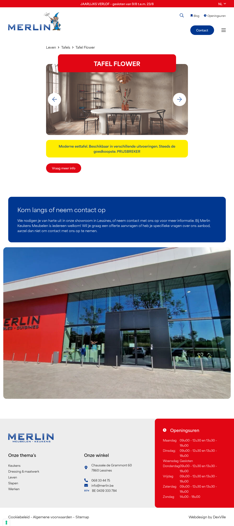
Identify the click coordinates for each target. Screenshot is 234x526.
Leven (12, 477)
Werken (14, 488)
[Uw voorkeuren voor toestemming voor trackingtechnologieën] (6, 522)
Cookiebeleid (19, 516)
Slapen (13, 482)
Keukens (14, 465)
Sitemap (82, 516)
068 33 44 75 (100, 480)
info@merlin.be (102, 485)
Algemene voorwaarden (52, 516)
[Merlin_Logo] (34, 21)
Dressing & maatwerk (23, 471)
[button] (222, 4)
